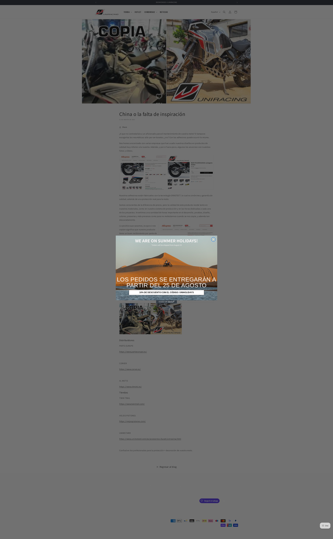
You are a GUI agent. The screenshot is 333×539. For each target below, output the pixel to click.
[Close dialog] (213, 239)
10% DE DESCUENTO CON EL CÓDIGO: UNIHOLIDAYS (166, 292)
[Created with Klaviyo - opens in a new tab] (166, 301)
